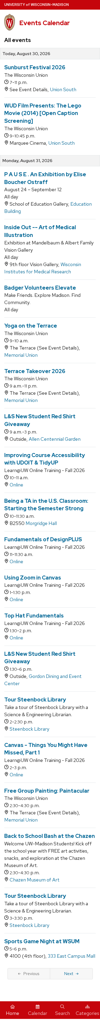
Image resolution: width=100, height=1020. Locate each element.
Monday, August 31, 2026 (27, 160)
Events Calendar (44, 23)
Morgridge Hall (41, 523)
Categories (87, 1013)
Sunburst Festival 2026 (34, 67)
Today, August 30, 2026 (26, 53)
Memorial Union (21, 355)
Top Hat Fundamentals (34, 615)
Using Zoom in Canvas (32, 577)
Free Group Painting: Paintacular (46, 790)
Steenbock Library (29, 729)
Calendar (37, 1013)
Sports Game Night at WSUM (41, 941)
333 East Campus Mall (71, 956)
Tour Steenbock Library (35, 699)
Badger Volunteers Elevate (40, 287)
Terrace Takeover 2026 (34, 371)
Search (62, 1013)
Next (68, 973)
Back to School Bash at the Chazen (49, 836)
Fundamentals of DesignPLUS (43, 539)
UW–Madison (36, 4)
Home (12, 1013)
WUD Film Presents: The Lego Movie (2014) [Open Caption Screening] (42, 113)
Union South (63, 89)
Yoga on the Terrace (30, 325)
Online (16, 485)
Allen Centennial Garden (55, 439)
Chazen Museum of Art (34, 880)
